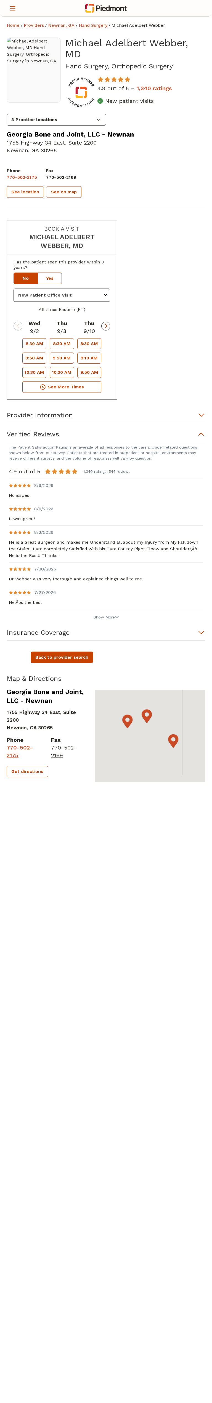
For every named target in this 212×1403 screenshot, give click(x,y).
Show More (104, 617)
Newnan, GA (61, 25)
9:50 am (34, 358)
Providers (34, 25)
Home (13, 25)
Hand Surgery (93, 25)
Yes (50, 278)
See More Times (66, 387)
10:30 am (34, 372)
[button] (56, 120)
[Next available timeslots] (105, 326)
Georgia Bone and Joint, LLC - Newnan (70, 134)
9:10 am (89, 358)
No (26, 278)
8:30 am (34, 343)
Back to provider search (61, 657)
